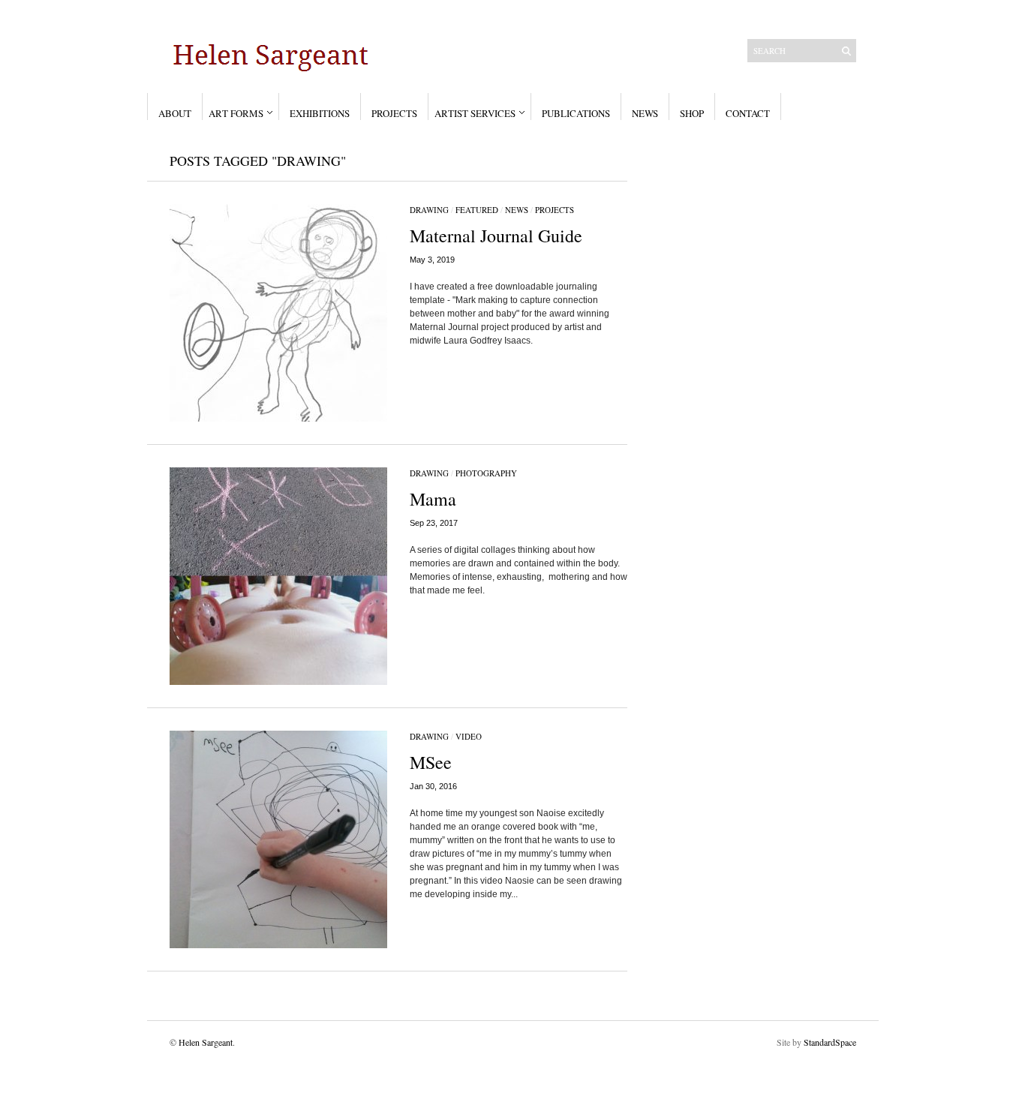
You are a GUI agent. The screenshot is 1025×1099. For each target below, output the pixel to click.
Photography (486, 473)
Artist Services (475, 113)
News (645, 113)
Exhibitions (320, 113)
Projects (394, 113)
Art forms (236, 113)
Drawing (429, 209)
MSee (431, 762)
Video (468, 736)
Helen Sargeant (206, 1042)
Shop (692, 113)
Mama (433, 499)
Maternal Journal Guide (496, 236)
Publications (576, 113)
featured (476, 209)
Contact (748, 113)
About (174, 113)
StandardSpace (830, 1042)
